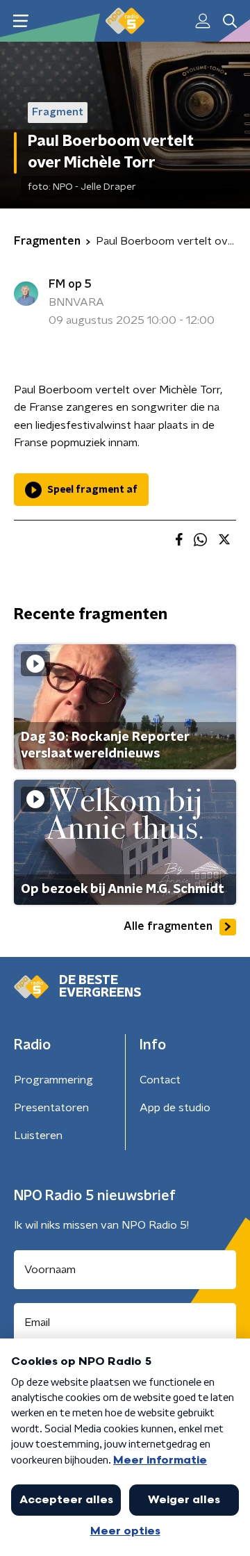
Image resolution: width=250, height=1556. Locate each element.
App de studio (175, 1107)
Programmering (53, 1080)
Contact (160, 1080)
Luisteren (38, 1135)
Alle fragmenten (168, 926)
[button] (20, 21)
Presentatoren (51, 1107)
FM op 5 (70, 284)
